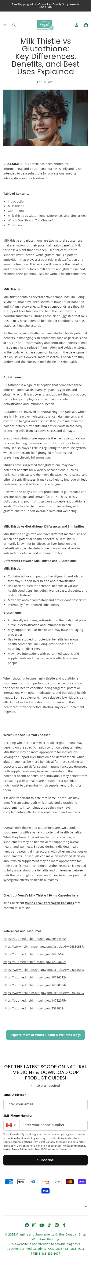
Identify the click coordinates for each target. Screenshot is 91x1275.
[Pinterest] (56, 1225)
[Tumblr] (64, 1225)
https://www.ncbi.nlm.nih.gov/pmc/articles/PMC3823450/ (43, 993)
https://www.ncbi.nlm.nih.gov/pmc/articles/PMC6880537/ (43, 946)
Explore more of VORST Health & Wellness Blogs (46, 1035)
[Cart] (86, 25)
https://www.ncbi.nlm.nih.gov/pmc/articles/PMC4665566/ (43, 970)
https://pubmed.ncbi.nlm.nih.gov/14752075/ (34, 1000)
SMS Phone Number (18, 1115)
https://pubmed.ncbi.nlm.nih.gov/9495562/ (33, 954)
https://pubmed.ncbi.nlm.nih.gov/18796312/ (34, 977)
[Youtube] (41, 1225)
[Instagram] (34, 1225)
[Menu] (5, 25)
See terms (65, 1149)
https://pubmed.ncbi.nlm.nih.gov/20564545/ (34, 939)
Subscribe (45, 1160)
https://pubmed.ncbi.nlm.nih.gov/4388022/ (33, 1008)
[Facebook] (26, 1225)
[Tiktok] (49, 1225)
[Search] (14, 25)
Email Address (15, 1095)
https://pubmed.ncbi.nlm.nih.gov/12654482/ (34, 962)
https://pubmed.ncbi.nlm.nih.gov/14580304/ (34, 985)
